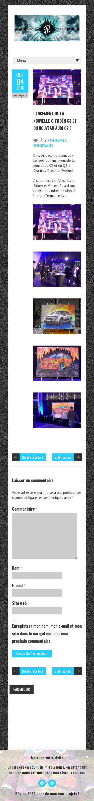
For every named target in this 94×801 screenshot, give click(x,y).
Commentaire (24, 509)
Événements (58, 140)
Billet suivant (63, 457)
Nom (17, 568)
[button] (87, 757)
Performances (43, 145)
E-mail (18, 586)
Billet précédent (32, 457)
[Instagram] (52, 783)
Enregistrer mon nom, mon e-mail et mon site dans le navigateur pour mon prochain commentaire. (47, 633)
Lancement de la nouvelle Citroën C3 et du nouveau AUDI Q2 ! (55, 121)
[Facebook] (42, 783)
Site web (19, 603)
